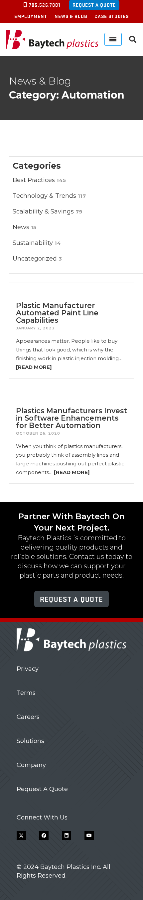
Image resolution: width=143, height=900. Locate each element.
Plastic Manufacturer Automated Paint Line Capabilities (57, 312)
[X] (21, 835)
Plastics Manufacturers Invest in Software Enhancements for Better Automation (71, 418)
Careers (28, 717)
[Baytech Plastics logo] (52, 39)
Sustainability (37, 243)
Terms (26, 693)
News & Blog (71, 16)
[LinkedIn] (66, 835)
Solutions (30, 741)
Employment (30, 16)
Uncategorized (37, 258)
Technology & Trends (49, 195)
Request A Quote (42, 789)
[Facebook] (44, 835)
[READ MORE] (34, 367)
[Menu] (113, 39)
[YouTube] (89, 835)
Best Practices (39, 180)
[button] (133, 39)
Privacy (28, 668)
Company (31, 765)
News (24, 227)
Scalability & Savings (47, 211)
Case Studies (111, 16)
